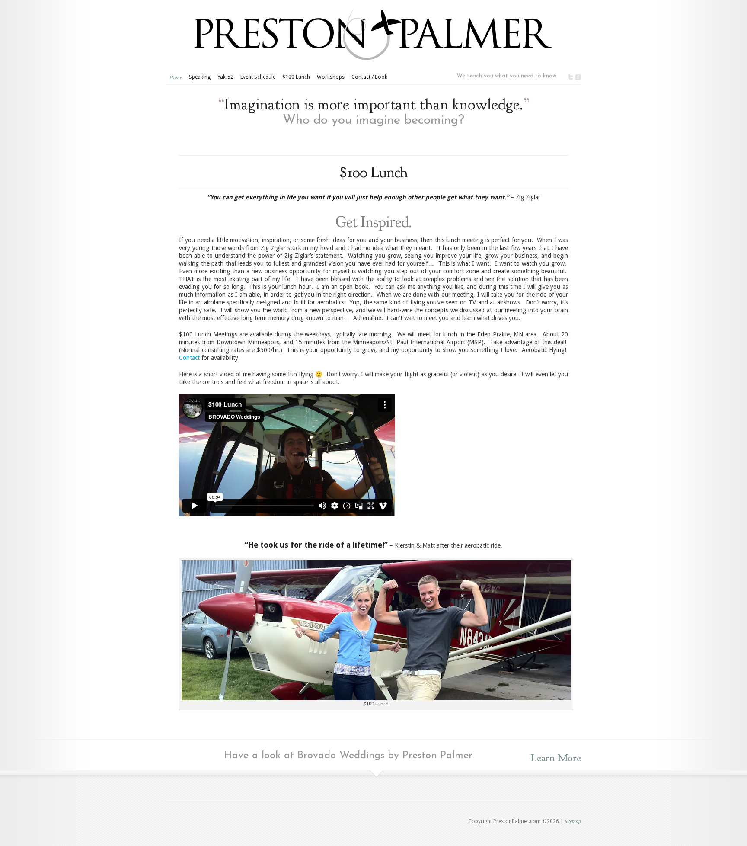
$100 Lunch (296, 77)
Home (175, 77)
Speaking (200, 77)
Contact (189, 357)
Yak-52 (225, 77)
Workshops (331, 77)
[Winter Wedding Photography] (376, 698)
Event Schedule (257, 77)
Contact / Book (369, 77)
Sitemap (573, 820)
